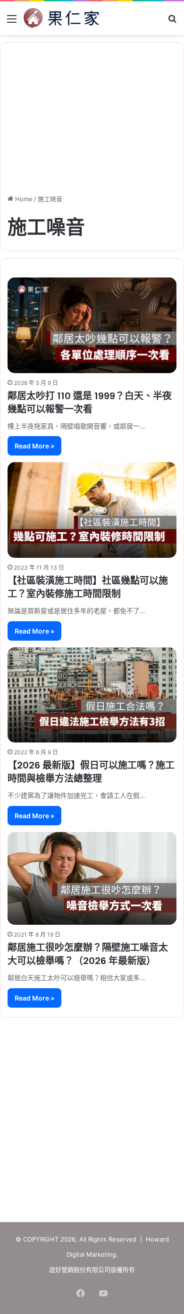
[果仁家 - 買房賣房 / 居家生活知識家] (61, 18)
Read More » (34, 446)
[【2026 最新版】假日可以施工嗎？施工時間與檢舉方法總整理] (92, 694)
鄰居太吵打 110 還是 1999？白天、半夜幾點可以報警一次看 (90, 402)
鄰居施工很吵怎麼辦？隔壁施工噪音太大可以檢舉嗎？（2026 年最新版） (88, 954)
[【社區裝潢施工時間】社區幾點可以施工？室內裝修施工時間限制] (92, 509)
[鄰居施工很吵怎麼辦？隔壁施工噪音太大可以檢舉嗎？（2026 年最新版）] (92, 878)
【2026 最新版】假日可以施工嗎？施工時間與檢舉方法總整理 (91, 772)
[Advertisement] (92, 1115)
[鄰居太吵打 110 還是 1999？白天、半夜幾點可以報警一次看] (92, 325)
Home (23, 199)
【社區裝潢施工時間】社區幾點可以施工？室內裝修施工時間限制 (88, 587)
